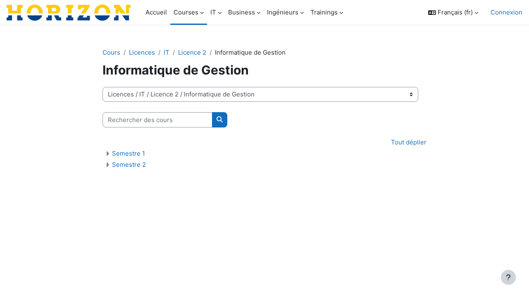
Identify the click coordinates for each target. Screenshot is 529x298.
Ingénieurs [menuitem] (282, 12)
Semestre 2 (129, 164)
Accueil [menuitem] (156, 12)
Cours (111, 52)
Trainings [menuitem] (324, 12)
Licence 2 (192, 52)
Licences (142, 52)
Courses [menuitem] (186, 12)
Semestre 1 (128, 153)
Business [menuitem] (241, 12)
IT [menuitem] (213, 12)
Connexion (506, 12)
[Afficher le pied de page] (508, 277)
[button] (453, 12)
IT (166, 52)
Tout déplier (409, 142)
